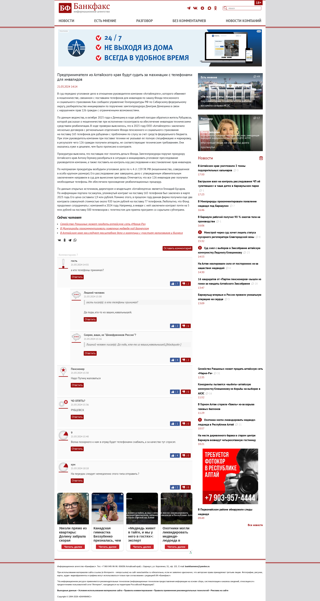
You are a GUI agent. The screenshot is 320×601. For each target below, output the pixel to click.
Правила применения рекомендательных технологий (181, 590)
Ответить (77, 277)
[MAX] (210, 8)
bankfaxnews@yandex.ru (197, 566)
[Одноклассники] (215, 8)
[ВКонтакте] (196, 8)
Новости (66, 21)
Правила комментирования (138, 590)
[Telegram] (189, 8)
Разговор (144, 21)
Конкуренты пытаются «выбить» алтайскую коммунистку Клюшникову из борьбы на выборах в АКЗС (229, 389)
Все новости (255, 525)
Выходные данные (66, 590)
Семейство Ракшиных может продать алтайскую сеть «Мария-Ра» (103, 224)
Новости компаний (243, 21)
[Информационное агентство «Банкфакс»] (89, 8)
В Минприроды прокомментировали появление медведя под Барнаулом (104, 228)
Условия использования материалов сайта (100, 590)
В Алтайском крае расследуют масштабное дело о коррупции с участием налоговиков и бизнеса (121, 233)
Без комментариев (189, 21)
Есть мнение (105, 21)
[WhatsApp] (75, 240)
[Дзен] (203, 8)
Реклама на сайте (219, 590)
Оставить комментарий (177, 248)
